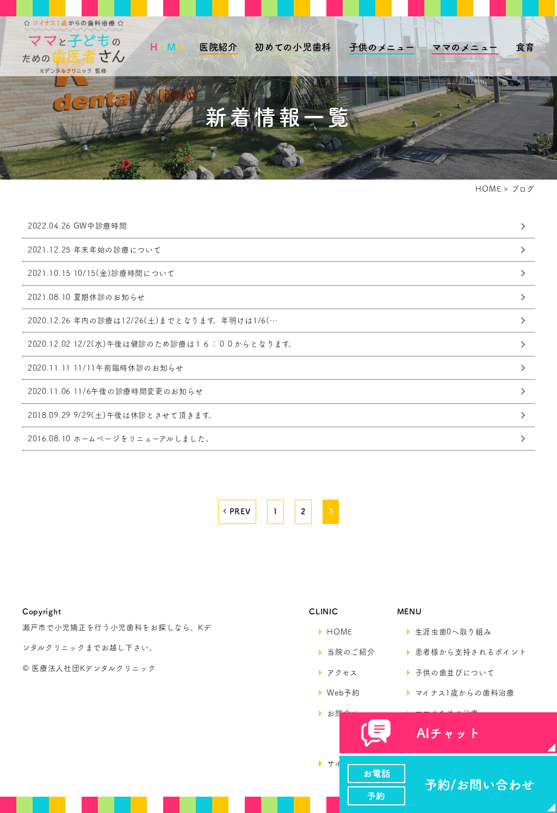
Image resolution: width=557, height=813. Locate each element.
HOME (339, 632)
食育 (525, 47)
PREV (240, 511)
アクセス (342, 672)
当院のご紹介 (351, 652)
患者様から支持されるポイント (471, 652)
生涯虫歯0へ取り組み (453, 632)
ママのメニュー (465, 47)
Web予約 (343, 693)
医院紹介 (218, 47)
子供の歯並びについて (455, 672)
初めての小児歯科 (293, 47)
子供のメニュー (382, 47)
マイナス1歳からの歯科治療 (465, 693)
